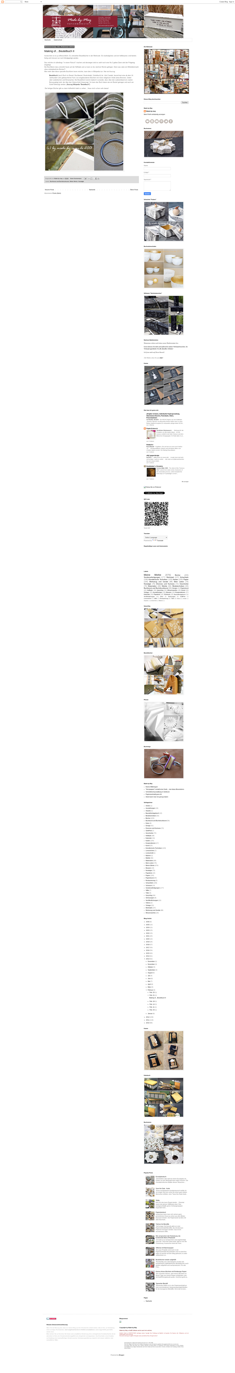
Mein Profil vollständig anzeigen (154, 114)
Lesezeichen (147, 598)
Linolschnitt (153, 600)
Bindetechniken (178, 586)
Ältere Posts (134, 190)
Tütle (172, 598)
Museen (168, 592)
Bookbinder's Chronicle (154, 466)
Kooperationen (180, 592)
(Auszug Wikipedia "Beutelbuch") (78, 84)
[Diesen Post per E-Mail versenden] (89, 178)
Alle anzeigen (185, 481)
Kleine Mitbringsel (152, 787)
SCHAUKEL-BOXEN (152, 419)
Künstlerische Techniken (158, 579)
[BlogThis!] (91, 178)
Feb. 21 (152, 995)
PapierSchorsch (152, 428)
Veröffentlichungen (149, 596)
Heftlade (150, 590)
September (151, 970)
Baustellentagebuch (180, 594)
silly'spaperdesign (152, 455)
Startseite (47, 40)
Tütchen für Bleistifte (162, 1224)
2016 (148, 950)
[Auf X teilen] (94, 178)
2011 (148, 1020)
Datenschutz (58, 40)
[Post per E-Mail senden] (85, 178)
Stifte (155, 598)
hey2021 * (149, 457)
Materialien (152, 586)
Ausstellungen (157, 592)
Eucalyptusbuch (161, 1177)
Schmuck (167, 594)
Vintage (146, 592)
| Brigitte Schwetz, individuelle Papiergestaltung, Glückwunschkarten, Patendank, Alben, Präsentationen (163, 416)
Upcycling (160, 590)
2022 (148, 933)
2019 (148, 942)
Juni (149, 978)
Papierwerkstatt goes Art (154, 794)
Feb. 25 (152, 992)
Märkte (164, 586)
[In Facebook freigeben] (96, 178)
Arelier (185, 598)
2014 (148, 956)
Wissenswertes (172, 590)
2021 (148, 936)
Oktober (150, 967)
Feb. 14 (152, 1004)
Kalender (147, 594)
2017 (148, 947)
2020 (148, 939)
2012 (148, 1017)
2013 (148, 959)
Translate (160, 540)
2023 (148, 930)
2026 (148, 922)
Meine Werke (74, 181)
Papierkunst (184, 588)
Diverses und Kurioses (165, 584)
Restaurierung (164, 598)
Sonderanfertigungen (152, 577)
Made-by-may (151, 111)
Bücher (177, 575)
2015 (148, 953)
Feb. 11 (152, 1007)
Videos (179, 598)
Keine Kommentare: (76, 178)
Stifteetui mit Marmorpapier (165, 1248)
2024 (148, 927)
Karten (175, 579)
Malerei (161, 600)
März (149, 987)
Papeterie (157, 594)
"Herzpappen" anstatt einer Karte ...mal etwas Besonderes (165, 789)
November (151, 964)
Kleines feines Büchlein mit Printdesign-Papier (171, 1271)
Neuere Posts (49, 190)
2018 (148, 944)
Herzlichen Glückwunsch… (165, 430)
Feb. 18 (152, 1001)
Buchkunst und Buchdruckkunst (59, 181)
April (149, 984)
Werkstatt (170, 577)
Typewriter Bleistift (162, 1283)
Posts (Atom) (57, 193)
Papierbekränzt (161, 1212)
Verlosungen (171, 596)
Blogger (121, 1355)
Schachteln (184, 577)
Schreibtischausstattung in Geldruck (158, 792)
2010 (148, 1023)
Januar (150, 1013)
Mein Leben (179, 582)
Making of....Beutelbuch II (59, 51)
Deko (161, 596)
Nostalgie (81, 181)
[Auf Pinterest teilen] (98, 178)
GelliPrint (182, 596)
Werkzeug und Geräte (158, 582)
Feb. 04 (152, 1010)
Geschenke (184, 584)
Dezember (151, 961)
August (150, 973)
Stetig (157, 1200)
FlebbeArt (149, 445)
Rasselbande (150, 446)
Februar (150, 990)
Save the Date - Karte (163, 1188)
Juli (149, 976)
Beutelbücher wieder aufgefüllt (166, 1260)
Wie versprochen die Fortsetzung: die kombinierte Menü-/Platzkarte (168, 1237)
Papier (185, 579)
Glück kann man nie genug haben (157, 797)
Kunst (183, 590)
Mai (149, 981)
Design (174, 588)
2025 (148, 925)
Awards (146, 600)
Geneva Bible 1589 (162, 468)
